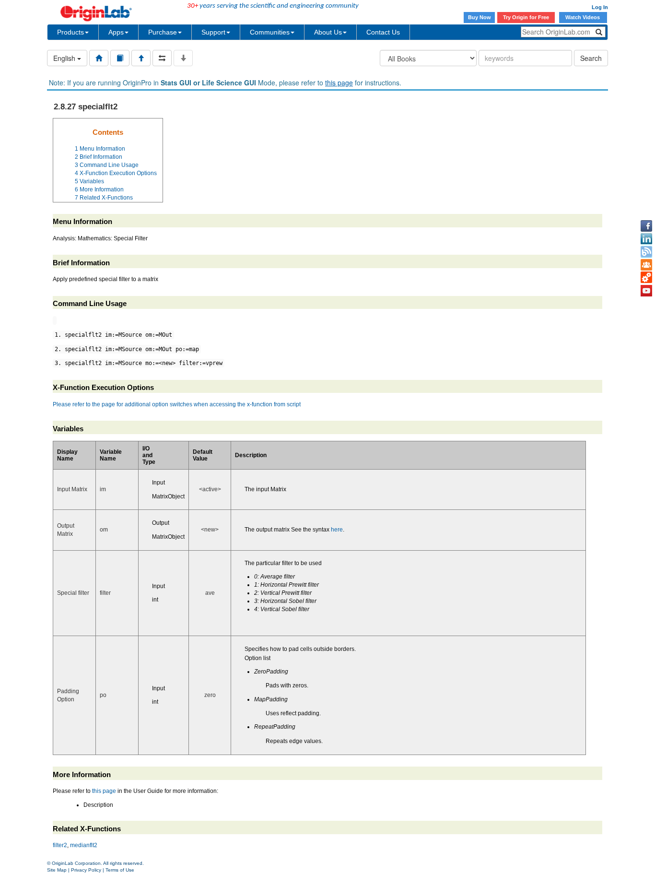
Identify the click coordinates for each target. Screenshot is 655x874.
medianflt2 (83, 845)
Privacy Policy (86, 870)
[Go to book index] (119, 58)
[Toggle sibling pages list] (162, 58)
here (337, 529)
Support (213, 32)
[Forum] (646, 265)
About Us (328, 32)
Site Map (57, 870)
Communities (270, 32)
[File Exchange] (646, 278)
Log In (600, 7)
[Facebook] (646, 226)
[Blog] (646, 252)
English (65, 58)
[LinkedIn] (646, 239)
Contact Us (383, 32)
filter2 (60, 845)
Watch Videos (583, 17)
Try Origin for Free (526, 17)
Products (70, 32)
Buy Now (479, 17)
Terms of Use (119, 870)
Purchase (162, 32)
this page (339, 82)
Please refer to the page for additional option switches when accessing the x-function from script (177, 404)
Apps (116, 32)
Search (591, 58)
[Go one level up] (141, 58)
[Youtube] (646, 290)
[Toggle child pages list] (183, 58)
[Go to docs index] (98, 58)
